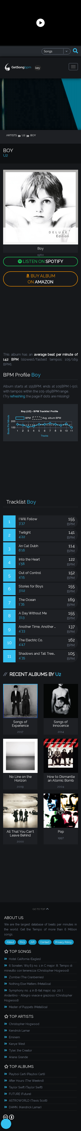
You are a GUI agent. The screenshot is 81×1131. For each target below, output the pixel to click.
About (10, 942)
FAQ (22, 942)
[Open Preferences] (6, 1124)
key (37, 68)
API (32, 942)
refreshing (17, 396)
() (25, 959)
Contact (44, 942)
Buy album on (41, 278)
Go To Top (39, 909)
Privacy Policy (63, 942)
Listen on (42, 261)
